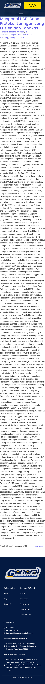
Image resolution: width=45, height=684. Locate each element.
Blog (5, 599)
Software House (25, 615)
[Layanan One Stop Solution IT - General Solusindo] (12, 5)
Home (6, 593)
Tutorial (20, 38)
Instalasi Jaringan (16, 32)
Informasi (4, 32)
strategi (13, 38)
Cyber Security (25, 609)
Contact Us (7, 604)
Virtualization (24, 604)
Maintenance (24, 599)
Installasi (23, 593)
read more (38, 546)
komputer (22, 35)
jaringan (12, 35)
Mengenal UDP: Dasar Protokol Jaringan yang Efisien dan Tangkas (22, 23)
